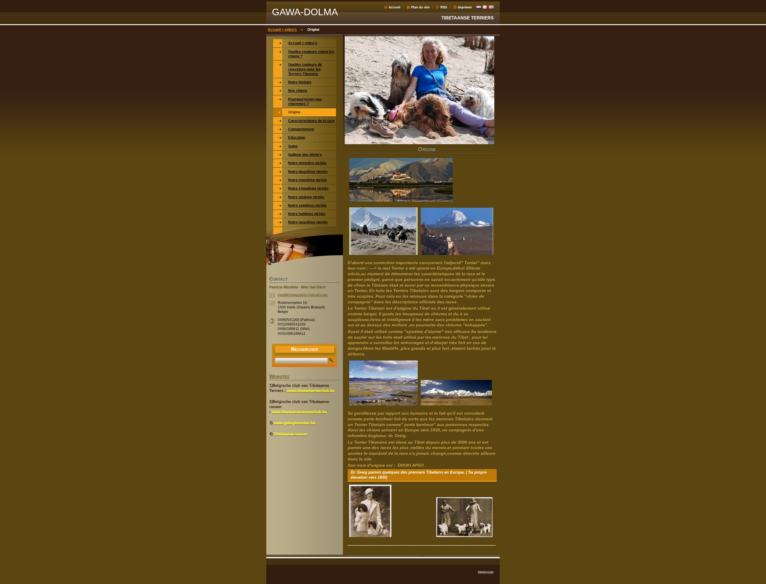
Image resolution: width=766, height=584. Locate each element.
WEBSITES (279, 377)
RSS (443, 7)
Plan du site (420, 7)
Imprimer (465, 7)
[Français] (485, 6)
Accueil (394, 7)
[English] (491, 6)
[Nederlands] (478, 6)
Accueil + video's (282, 29)
